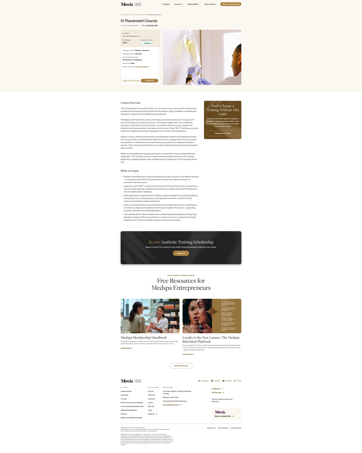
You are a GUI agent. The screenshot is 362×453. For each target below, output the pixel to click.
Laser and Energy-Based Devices (132, 406)
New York (151, 406)
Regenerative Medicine (142, 67)
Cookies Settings (235, 428)
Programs (166, 4)
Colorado (151, 399)
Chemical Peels (126, 391)
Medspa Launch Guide (171, 397)
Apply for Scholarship (131, 81)
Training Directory (126, 14)
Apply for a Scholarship (230, 4)
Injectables (124, 395)
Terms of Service (223, 428)
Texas (150, 410)
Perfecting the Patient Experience (175, 401)
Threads (124, 399)
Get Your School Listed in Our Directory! (222, 400)
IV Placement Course (154, 14)
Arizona (150, 391)
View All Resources (181, 366)
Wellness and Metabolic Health (131, 418)
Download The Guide (222, 133)
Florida (150, 403)
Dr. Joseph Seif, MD (139, 14)
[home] (132, 4)
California (151, 395)
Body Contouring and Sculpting (132, 403)
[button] (178, 4)
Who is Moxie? (210, 4)
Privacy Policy (211, 428)
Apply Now (181, 253)
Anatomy (124, 414)
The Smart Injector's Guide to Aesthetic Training (177, 392)
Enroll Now (149, 81)
